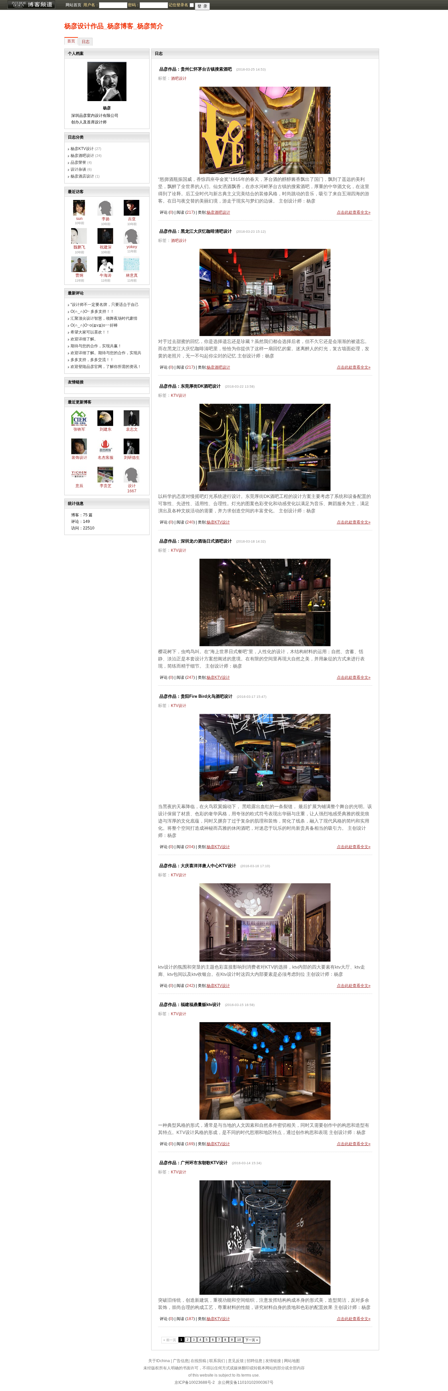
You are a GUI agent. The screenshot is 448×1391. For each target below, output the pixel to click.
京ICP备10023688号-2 (194, 1382)
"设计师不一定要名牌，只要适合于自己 (105, 304)
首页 (71, 41)
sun (79, 218)
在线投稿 (198, 1361)
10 (239, 1339)
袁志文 (132, 429)
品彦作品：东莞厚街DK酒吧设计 (190, 386)
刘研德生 (132, 457)
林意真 (132, 275)
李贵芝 (106, 485)
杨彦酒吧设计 (82, 155)
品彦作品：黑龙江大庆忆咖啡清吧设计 (195, 231)
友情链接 (273, 1361)
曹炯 (79, 275)
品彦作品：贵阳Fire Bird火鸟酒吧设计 (196, 696)
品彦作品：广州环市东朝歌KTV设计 (193, 1162)
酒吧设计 (179, 78)
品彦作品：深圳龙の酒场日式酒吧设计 (195, 541)
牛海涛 (106, 275)
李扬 (106, 219)
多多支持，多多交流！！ (92, 359)
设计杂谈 (78, 169)
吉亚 (132, 219)
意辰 (79, 485)
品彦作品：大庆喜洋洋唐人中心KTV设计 (197, 865)
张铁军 (79, 429)
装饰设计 (79, 457)
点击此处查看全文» (354, 212)
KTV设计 (178, 395)
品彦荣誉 (78, 162)
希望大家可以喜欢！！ (90, 332)
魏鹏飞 (79, 247)
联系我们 (217, 1361)
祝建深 (106, 247)
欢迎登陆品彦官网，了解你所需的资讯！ (106, 366)
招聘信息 (254, 1361)
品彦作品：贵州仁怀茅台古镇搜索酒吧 (195, 69)
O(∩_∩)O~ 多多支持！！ (92, 311)
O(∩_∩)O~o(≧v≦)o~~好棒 (94, 325)
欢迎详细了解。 (84, 339)
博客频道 (31, 5)
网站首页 (73, 5)
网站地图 (292, 1361)
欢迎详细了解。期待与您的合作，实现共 (106, 353)
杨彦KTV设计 (82, 148)
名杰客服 (105, 457)
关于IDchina (159, 1361)
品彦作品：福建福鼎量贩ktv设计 (190, 1004)
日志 (86, 41)
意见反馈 (236, 1361)
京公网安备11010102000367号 (246, 1382)
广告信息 (181, 1361)
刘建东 (106, 429)
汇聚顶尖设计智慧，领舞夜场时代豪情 (104, 318)
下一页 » (251, 1340)
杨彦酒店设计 (82, 176)
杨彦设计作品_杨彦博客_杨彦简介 (113, 26)
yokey (132, 247)
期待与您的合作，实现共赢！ (96, 346)
